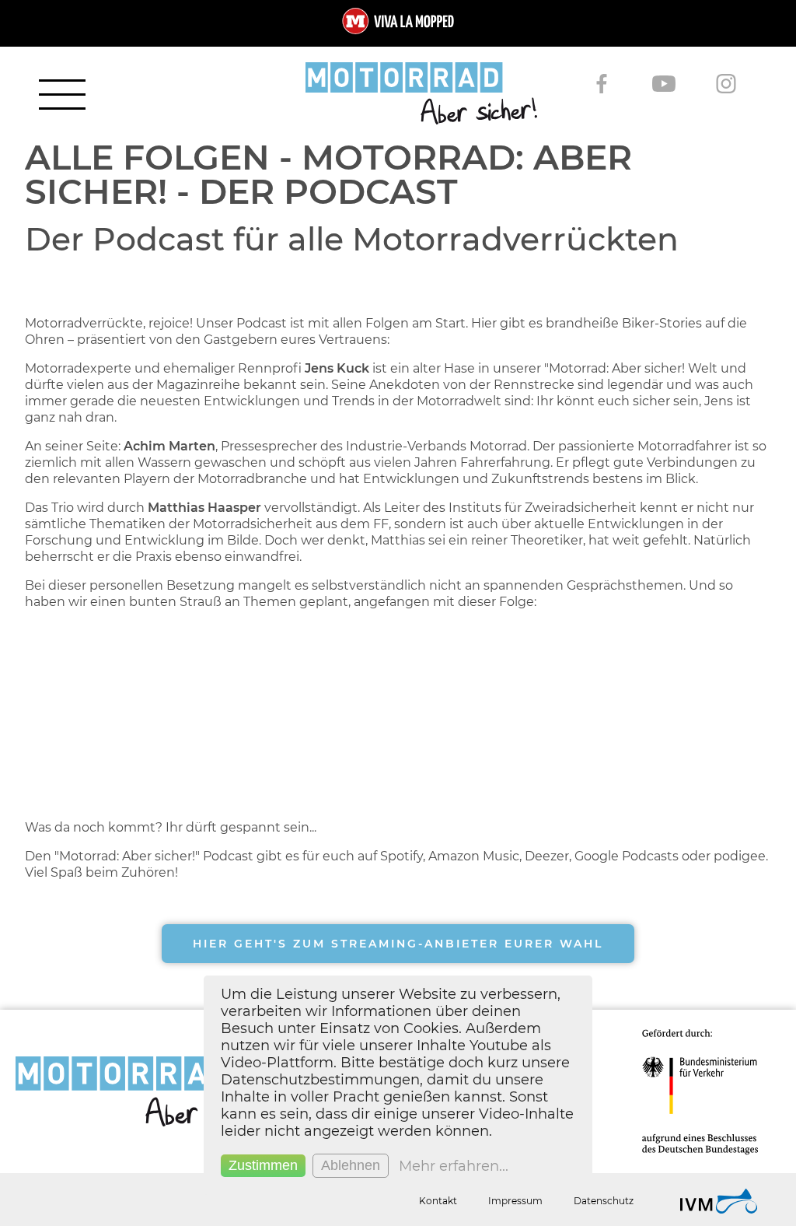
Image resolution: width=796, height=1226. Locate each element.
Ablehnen (350, 1165)
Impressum (515, 1201)
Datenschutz (604, 1201)
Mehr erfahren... (453, 1166)
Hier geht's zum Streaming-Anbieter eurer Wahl (398, 944)
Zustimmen (263, 1165)
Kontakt (438, 1201)
